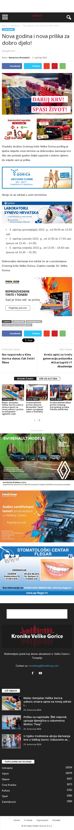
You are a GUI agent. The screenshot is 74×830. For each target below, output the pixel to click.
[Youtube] (40, 673)
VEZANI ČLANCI (25, 378)
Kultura (6, 790)
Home (4, 25)
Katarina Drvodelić (19, 57)
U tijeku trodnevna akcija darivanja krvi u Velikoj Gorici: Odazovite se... (47, 737)
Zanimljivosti (9, 801)
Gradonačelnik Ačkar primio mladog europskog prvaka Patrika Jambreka (60, 406)
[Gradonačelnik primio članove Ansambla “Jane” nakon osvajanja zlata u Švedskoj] (37, 392)
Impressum (42, 820)
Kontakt (56, 820)
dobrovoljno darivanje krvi (17, 325)
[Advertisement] (37, 6)
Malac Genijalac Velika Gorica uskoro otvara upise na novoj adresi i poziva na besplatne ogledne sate (12, 408)
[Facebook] (33, 673)
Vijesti (5, 773)
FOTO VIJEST (33, 399)
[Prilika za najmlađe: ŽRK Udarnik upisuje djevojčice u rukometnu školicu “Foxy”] (11, 722)
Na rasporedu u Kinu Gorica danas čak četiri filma (18, 358)
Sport (5, 796)
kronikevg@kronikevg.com (43, 665)
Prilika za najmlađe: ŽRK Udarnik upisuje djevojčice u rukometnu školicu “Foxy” (45, 720)
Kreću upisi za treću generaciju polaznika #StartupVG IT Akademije (57, 360)
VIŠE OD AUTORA (48, 378)
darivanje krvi (34, 321)
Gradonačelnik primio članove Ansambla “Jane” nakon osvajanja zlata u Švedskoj (34, 407)
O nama (28, 820)
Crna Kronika (9, 785)
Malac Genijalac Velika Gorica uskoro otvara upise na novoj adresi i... (47, 701)
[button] (68, 17)
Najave (5, 779)
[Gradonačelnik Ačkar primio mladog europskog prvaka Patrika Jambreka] (61, 392)
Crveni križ (18, 321)
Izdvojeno (8, 29)
